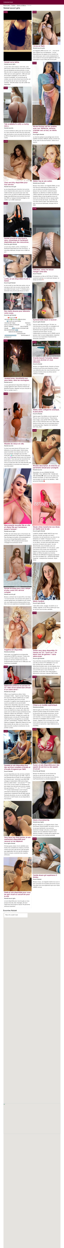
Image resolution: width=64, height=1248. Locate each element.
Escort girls (7, 5)
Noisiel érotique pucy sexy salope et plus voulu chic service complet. (17, 590)
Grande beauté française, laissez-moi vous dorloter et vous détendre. (46, 360)
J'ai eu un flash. (39, 46)
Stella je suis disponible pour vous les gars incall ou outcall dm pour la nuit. (17, 894)
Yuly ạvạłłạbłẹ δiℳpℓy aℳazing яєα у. (16, 125)
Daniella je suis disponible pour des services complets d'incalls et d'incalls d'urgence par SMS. (17, 767)
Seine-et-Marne (21, 5)
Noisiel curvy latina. (11, 62)
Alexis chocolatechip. (41, 820)
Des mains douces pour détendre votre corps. (17, 312)
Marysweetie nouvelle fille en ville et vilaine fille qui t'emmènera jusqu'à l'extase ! (17, 527)
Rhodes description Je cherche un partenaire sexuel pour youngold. (46, 467)
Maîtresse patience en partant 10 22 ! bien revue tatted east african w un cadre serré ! (17, 687)
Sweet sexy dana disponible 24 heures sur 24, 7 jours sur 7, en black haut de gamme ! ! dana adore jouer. (45, 653)
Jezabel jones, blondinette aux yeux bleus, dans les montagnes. (16, 379)
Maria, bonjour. (39, 601)
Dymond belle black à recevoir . (45, 320)
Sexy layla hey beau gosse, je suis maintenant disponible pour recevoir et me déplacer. (17, 839)
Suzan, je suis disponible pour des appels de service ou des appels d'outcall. (46, 767)
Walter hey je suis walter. (42, 181)
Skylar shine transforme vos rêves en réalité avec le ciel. (46, 528)
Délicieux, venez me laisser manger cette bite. (43, 271)
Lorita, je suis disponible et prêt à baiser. (17, 280)
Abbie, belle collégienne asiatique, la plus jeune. (46, 411)
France (13, 5)
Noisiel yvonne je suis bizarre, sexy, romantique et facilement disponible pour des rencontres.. (16, 240)
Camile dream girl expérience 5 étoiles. (45, 876)
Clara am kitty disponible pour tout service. (16, 183)
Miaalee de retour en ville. (14, 444)
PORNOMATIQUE (8, 2)
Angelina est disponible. (13, 650)
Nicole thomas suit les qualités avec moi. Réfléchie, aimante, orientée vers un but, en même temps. (45, 129)
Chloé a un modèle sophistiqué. (45, 705)
